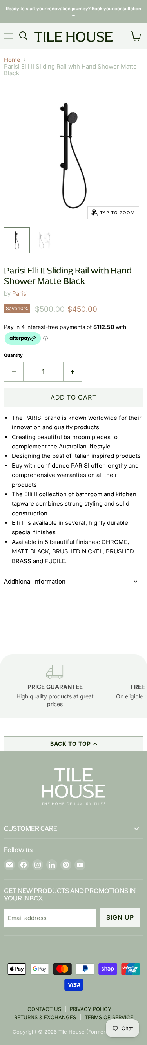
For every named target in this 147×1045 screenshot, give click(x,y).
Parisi (20, 293)
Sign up (120, 917)
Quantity (13, 355)
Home (12, 59)
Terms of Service (109, 1017)
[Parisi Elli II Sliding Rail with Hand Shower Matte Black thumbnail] (16, 240)
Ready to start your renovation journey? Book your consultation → (73, 11)
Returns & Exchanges (45, 1017)
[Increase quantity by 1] (73, 371)
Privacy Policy (90, 1009)
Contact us (44, 1009)
